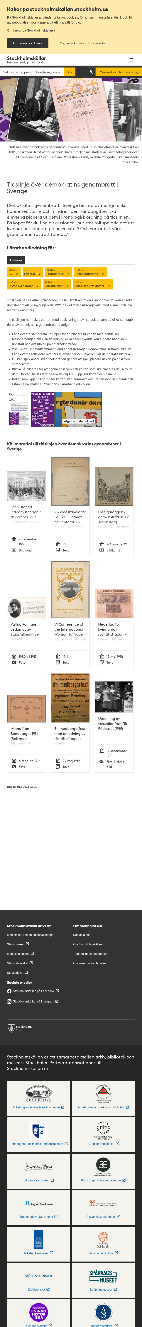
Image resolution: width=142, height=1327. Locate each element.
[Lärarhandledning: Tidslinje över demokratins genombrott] (18, 426)
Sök (69, 72)
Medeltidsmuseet (18, 953)
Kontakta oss (81, 934)
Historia (16, 260)
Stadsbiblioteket (17, 963)
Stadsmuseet (15, 944)
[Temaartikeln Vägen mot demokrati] (78, 426)
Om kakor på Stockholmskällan (30, 30)
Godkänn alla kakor (27, 43)
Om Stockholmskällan (87, 944)
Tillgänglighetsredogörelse (90, 953)
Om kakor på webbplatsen (90, 963)
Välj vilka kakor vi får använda (82, 43)
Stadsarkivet (15, 972)
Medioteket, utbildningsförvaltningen (30, 934)
